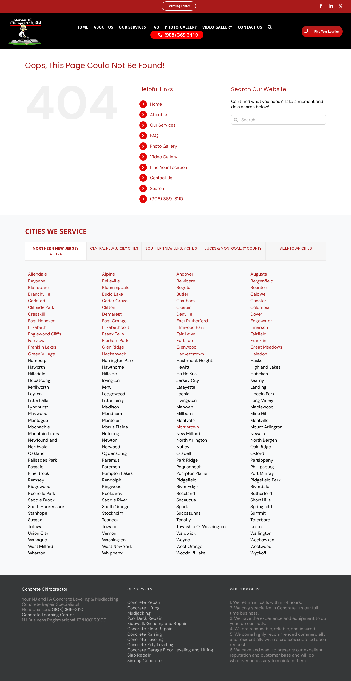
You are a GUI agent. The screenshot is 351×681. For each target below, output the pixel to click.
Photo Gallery (163, 146)
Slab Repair (138, 655)
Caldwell (259, 294)
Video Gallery (163, 157)
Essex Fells (113, 334)
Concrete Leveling (145, 639)
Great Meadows (266, 347)
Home (156, 104)
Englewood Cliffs (44, 334)
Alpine (108, 274)
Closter (183, 307)
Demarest (112, 314)
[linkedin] (331, 6)
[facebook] (321, 6)
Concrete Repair (143, 602)
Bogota (183, 287)
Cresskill (36, 314)
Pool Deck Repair (144, 618)
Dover (256, 314)
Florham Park (115, 340)
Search (157, 188)
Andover (184, 274)
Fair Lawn (185, 334)
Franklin (258, 340)
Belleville (111, 281)
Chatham (185, 301)
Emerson (259, 327)
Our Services (163, 125)
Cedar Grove (115, 301)
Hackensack (114, 354)
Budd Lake (112, 294)
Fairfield (258, 334)
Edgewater (261, 321)
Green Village (41, 354)
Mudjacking (138, 613)
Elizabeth (37, 327)
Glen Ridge (113, 347)
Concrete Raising (144, 634)
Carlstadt (37, 301)
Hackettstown (190, 354)
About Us (159, 114)
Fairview (36, 340)
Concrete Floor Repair (149, 629)
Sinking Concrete (144, 660)
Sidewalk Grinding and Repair (157, 623)
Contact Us (161, 178)
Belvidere (185, 281)
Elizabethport (115, 327)
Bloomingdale (115, 287)
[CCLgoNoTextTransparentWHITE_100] (24, 20)
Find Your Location (168, 167)
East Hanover (41, 321)
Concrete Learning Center (48, 615)
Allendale (37, 274)
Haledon (258, 354)
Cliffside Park (41, 307)
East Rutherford (192, 321)
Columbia (260, 307)
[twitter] (340, 6)
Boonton (258, 287)
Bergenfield (261, 281)
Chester (258, 301)
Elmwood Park (190, 327)
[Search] (270, 27)
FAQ (154, 136)
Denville (184, 314)
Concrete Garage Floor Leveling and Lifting (170, 650)
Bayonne (36, 281)
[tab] (56, 251)
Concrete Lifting (143, 608)
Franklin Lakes (42, 347)
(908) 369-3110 (166, 199)
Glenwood (186, 347)
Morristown (187, 427)
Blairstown (38, 287)
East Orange (114, 321)
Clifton (108, 307)
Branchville (39, 294)
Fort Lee (184, 340)
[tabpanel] (175, 413)
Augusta (258, 274)
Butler (182, 294)
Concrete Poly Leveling (150, 645)
